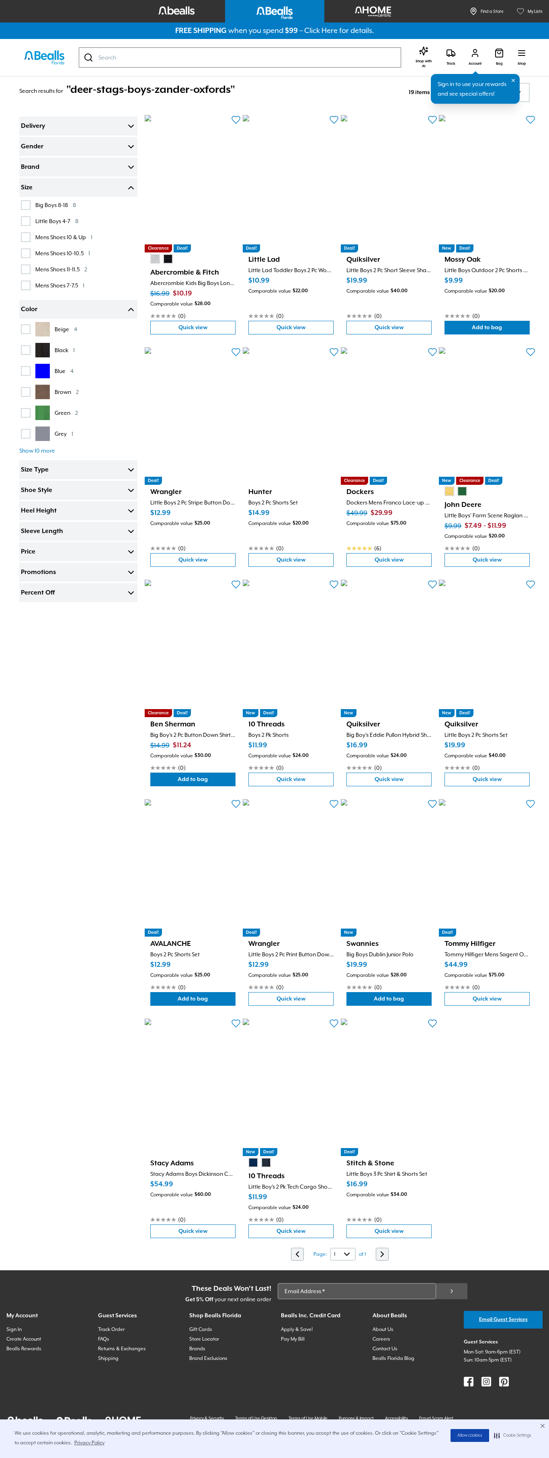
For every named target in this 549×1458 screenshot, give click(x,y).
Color (29, 309)
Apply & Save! (297, 1329)
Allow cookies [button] (469, 1435)
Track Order (111, 1329)
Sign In (14, 1329)
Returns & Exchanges (122, 1348)
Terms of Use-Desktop (256, 1418)
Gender (32, 146)
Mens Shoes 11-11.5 (61, 269)
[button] (512, 1435)
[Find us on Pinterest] (504, 1381)
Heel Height (39, 511)
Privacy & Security (207, 1418)
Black (65, 350)
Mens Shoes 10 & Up (63, 237)
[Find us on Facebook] (468, 1381)
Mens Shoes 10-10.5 (62, 253)
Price (28, 552)
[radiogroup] (161, 259)
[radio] (155, 259)
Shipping (108, 1358)
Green (66, 412)
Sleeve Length (42, 531)
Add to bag (501, 329)
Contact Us (385, 1348)
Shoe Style (36, 490)
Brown (67, 391)
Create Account (23, 1339)
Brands (197, 1348)
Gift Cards (200, 1329)
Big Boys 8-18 (55, 204)
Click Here (321, 30)
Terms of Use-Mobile (308, 1418)
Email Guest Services (503, 1320)
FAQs (103, 1339)
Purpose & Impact (356, 1418)
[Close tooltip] (513, 80)
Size (27, 187)
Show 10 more (37, 450)
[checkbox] (26, 205)
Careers (381, 1339)
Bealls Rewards (23, 1348)
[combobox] (240, 57)
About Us (383, 1329)
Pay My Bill (293, 1339)
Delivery (33, 126)
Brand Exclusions (208, 1358)
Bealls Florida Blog (393, 1358)
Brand (30, 167)
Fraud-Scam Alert (436, 1418)
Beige (66, 329)
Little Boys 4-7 (56, 220)
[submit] (451, 1291)
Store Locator (204, 1339)
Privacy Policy (89, 1443)
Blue (64, 370)
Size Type (35, 470)
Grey (64, 433)
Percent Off (38, 593)
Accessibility (396, 1418)
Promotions (38, 572)
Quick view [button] (207, 329)
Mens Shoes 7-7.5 (59, 285)
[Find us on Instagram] (486, 1381)
